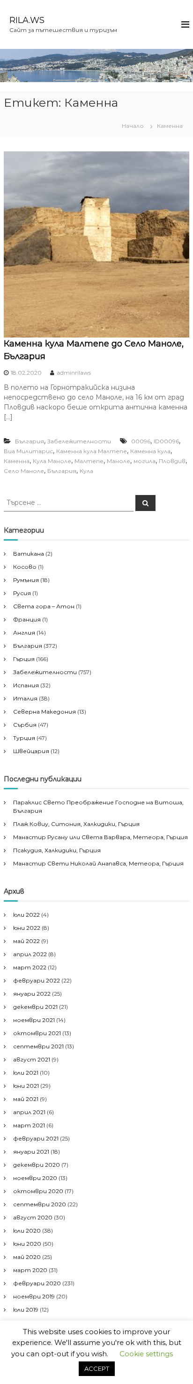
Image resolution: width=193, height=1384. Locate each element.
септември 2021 (38, 1046)
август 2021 (31, 1059)
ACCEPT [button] (96, 1368)
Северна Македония (44, 711)
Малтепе (89, 460)
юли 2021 (25, 1072)
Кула (86, 470)
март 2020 (30, 1270)
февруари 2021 (36, 1138)
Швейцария (31, 751)
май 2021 (25, 1098)
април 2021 (29, 1112)
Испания (26, 685)
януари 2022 (32, 993)
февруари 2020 (37, 1283)
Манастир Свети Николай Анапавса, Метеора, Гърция (98, 863)
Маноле (118, 460)
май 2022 (26, 940)
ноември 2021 (34, 1019)
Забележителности (79, 441)
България (29, 441)
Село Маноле (24, 470)
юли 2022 (26, 914)
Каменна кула (150, 451)
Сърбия (25, 724)
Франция (27, 619)
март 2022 (29, 967)
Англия (24, 632)
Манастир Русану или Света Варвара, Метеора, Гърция (100, 837)
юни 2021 (26, 1085)
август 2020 (32, 1217)
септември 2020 (39, 1204)
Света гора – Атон (43, 606)
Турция (24, 737)
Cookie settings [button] (146, 1353)
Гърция (24, 658)
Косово (25, 566)
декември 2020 (36, 1164)
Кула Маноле (52, 460)
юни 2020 (27, 1243)
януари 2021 (31, 1151)
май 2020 (27, 1256)
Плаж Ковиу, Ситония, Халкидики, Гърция (76, 823)
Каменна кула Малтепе (91, 451)
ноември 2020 (35, 1177)
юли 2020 (27, 1230)
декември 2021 (35, 1006)
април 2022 (30, 954)
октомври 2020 (38, 1191)
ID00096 (166, 441)
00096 (140, 441)
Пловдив (172, 460)
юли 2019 (25, 1309)
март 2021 (29, 1125)
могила (145, 460)
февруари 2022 (36, 980)
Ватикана (28, 553)
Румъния (26, 579)
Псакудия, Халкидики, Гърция (57, 850)
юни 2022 (26, 927)
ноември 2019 (34, 1296)
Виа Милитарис (28, 451)
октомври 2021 (37, 1033)
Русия (22, 593)
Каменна (17, 460)
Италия (25, 698)
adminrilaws (74, 372)
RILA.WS (27, 20)
